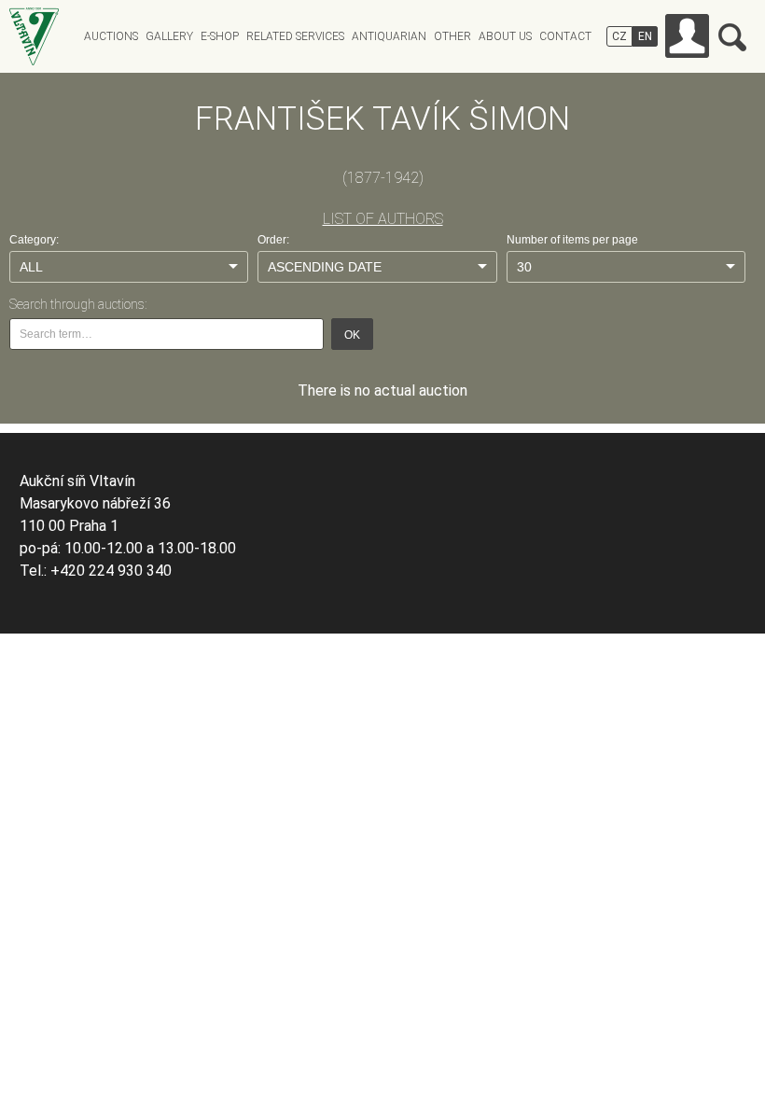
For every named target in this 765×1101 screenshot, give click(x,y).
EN (645, 36)
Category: (34, 239)
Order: (273, 239)
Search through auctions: (77, 304)
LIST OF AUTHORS (383, 219)
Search (732, 37)
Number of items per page (572, 239)
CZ (619, 36)
